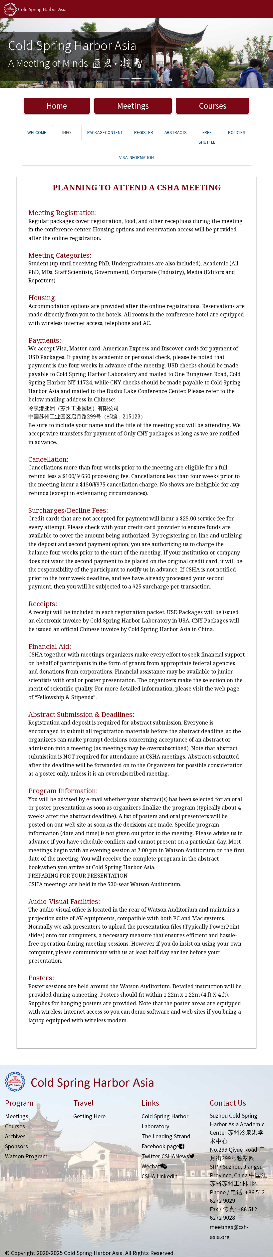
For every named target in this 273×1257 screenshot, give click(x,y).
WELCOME (36, 132)
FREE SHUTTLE (206, 137)
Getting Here (89, 1116)
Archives (15, 1136)
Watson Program (26, 1156)
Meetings (133, 105)
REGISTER (143, 132)
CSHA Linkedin (159, 1176)
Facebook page (160, 1146)
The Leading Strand (165, 1136)
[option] (136, 53)
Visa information (136, 157)
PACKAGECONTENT (105, 132)
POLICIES (236, 132)
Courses (212, 105)
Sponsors (16, 1146)
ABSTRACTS (175, 132)
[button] (20, 53)
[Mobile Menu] (262, 16)
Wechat (150, 1166)
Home (57, 105)
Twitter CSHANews (165, 1156)
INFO (66, 132)
